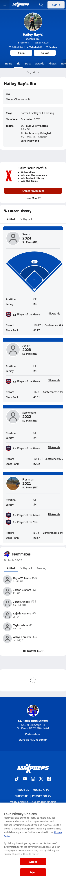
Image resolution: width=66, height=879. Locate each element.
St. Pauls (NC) (33, 39)
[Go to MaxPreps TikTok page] (17, 779)
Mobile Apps (41, 789)
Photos (52, 63)
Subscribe (21, 796)
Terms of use (19, 802)
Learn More (31, 198)
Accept (33, 861)
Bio (18, 63)
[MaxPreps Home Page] (27, 72)
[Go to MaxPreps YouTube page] (25, 779)
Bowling (41, 568)
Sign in (56, 5)
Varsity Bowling (30, 140)
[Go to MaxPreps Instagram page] (33, 779)
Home (8, 63)
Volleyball (26, 219)
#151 (36, 397)
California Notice (44, 802)
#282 (36, 464)
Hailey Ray (31, 34)
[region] (33, 841)
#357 (36, 537)
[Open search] (41, 5)
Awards (39, 63)
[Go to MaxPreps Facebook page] (49, 779)
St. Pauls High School (33, 720)
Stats (28, 63)
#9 (34, 47)
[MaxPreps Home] (20, 4)
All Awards (54, 313)
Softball (11, 219)
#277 (36, 330)
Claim (21, 53)
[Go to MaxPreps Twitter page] (41, 779)
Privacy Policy (41, 796)
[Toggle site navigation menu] (5, 5)
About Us (23, 789)
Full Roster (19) (32, 651)
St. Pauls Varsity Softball (35, 125)
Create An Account (33, 191)
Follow (45, 53)
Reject (33, 872)
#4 (16, 47)
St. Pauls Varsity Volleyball (36, 133)
